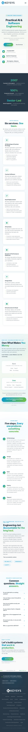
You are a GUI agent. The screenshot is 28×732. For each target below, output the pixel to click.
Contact (16, 699)
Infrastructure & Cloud (14, 710)
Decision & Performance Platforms (10, 708)
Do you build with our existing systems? (10, 593)
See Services (19, 44)
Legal (21, 722)
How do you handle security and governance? (11, 604)
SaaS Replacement (11, 705)
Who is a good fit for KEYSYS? (11, 625)
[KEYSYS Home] (8, 2)
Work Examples (5, 699)
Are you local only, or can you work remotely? (12, 620)
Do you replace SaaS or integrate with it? (11, 609)
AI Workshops (9, 702)
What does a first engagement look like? (12, 615)
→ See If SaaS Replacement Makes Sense (14, 399)
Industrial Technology (7, 719)
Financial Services (15, 714)
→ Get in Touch (7, 658)
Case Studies (20, 696)
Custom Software (18, 702)
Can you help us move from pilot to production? (12, 598)
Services (7, 696)
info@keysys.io (23, 699)
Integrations (22, 708)
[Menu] (25, 3)
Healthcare (22, 714)
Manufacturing (6, 714)
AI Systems (19, 705)
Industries (13, 696)
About (11, 699)
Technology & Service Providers (14, 716)
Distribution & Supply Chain (19, 719)
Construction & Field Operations (12, 722)
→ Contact (8, 44)
